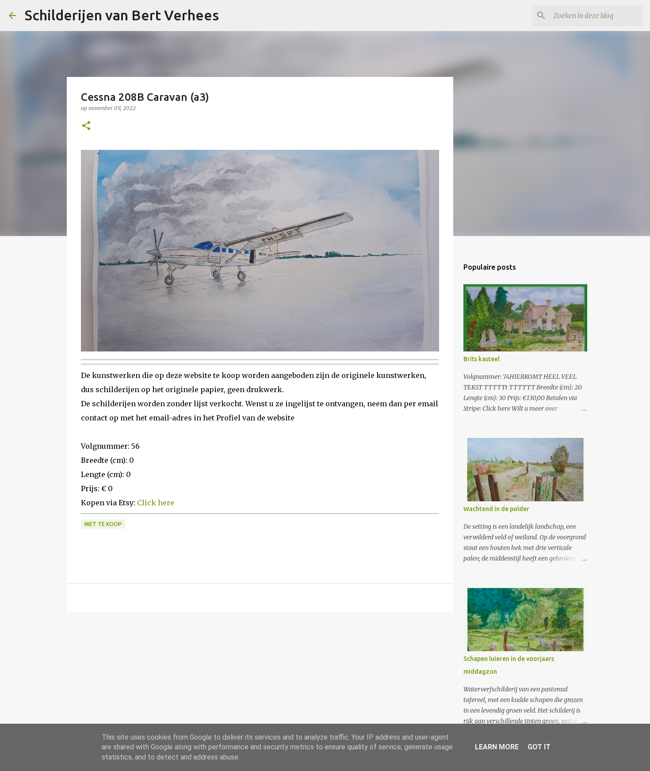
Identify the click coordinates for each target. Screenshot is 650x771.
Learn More (497, 747)
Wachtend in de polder (496, 508)
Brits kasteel (481, 359)
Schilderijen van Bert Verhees (122, 15)
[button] (86, 126)
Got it (539, 747)
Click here (155, 502)
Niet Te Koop (103, 524)
